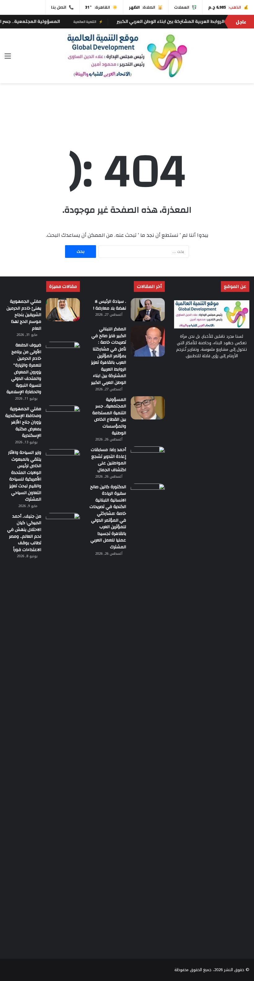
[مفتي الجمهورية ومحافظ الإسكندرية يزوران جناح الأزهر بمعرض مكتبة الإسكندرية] (63, 417)
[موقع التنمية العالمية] (127, 56)
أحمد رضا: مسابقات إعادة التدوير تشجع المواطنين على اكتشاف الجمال (108, 460)
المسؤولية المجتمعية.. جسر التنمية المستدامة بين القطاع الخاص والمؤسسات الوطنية (109, 416)
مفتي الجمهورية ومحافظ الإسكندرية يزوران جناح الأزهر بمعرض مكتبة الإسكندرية (23, 422)
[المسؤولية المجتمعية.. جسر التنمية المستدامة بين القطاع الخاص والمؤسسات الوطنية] (148, 407)
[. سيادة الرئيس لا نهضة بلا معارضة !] (148, 309)
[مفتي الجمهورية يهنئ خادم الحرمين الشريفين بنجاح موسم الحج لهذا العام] (63, 309)
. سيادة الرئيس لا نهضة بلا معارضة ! (109, 304)
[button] (244, 114)
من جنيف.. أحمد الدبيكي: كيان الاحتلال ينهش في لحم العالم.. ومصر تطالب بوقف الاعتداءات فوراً (24, 533)
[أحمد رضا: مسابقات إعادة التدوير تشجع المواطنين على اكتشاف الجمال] (148, 458)
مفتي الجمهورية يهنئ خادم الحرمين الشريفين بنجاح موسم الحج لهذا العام (24, 314)
